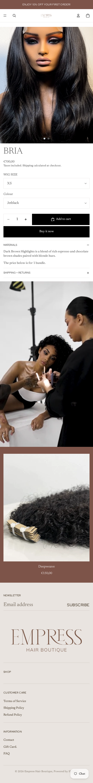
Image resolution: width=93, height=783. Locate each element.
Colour (8, 194)
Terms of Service (14, 701)
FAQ (6, 753)
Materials (10, 245)
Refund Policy (12, 715)
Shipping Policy (13, 708)
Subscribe (78, 604)
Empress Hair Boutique (38, 771)
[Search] (14, 15)
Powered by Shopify (66, 771)
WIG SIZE (10, 174)
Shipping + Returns (16, 272)
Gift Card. (10, 747)
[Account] (78, 15)
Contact (8, 740)
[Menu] (5, 16)
